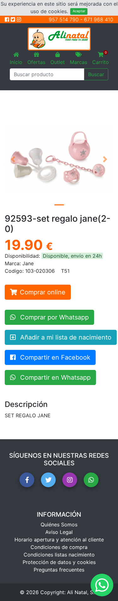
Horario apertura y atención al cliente (59, 539)
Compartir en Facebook (54, 357)
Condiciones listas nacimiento (59, 554)
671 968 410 (98, 19)
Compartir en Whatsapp (54, 377)
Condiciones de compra (59, 547)
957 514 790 (64, 19)
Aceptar (79, 11)
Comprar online (42, 292)
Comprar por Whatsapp (53, 317)
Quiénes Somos (59, 524)
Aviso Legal (59, 532)
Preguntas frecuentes (59, 570)
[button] (13, 159)
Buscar (96, 74)
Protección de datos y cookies (59, 562)
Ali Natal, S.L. (82, 592)
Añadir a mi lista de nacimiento (64, 337)
